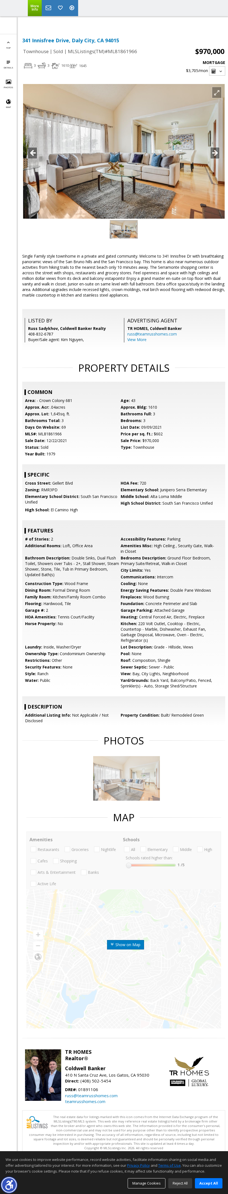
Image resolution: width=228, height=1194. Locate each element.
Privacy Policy (138, 1165)
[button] (9, 1185)
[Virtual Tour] (72, 8)
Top (8, 47)
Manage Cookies (146, 1183)
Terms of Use (169, 1165)
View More (137, 339)
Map (8, 106)
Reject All (180, 1183)
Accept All (208, 1183)
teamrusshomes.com (85, 1101)
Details (8, 67)
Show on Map (127, 944)
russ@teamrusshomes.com (152, 334)
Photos (8, 87)
